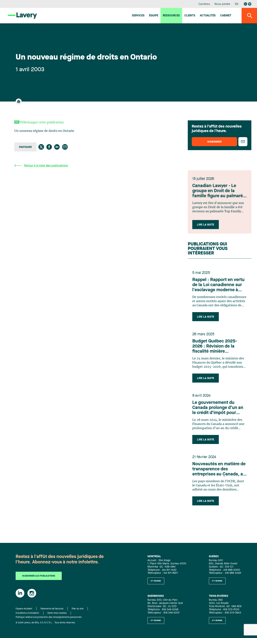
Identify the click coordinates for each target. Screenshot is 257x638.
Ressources (171, 15)
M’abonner (214, 142)
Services (138, 15)
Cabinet (225, 15)
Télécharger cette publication (42, 122)
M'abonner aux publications (38, 576)
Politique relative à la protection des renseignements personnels (49, 617)
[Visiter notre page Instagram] (249, 4)
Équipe (153, 15)
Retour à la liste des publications (46, 165)
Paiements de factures (51, 609)
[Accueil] (22, 15)
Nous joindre (222, 4)
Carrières (204, 4)
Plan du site (78, 609)
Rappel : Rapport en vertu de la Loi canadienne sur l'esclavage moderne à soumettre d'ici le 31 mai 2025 (218, 285)
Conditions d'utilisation (27, 613)
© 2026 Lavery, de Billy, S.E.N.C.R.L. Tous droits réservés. (46, 623)
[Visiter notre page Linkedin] (245, 4)
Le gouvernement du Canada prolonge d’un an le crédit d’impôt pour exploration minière (217, 408)
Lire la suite (205, 224)
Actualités (208, 15)
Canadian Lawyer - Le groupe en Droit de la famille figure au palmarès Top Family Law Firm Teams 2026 (218, 191)
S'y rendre (156, 581)
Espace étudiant (24, 609)
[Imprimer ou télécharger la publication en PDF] (19, 103)
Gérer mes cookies (57, 613)
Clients (189, 15)
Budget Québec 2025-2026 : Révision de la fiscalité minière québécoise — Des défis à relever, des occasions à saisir (218, 346)
